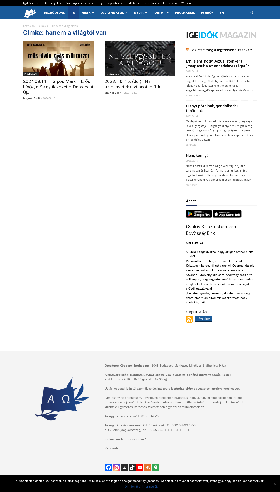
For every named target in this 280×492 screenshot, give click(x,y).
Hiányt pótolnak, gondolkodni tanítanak (212, 108)
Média (139, 13)
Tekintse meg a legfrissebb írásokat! (221, 50)
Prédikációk (31, 73)
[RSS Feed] (147, 467)
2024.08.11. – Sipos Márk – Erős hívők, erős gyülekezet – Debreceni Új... (58, 87)
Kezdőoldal (54, 13)
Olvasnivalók (112, 13)
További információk (144, 486)
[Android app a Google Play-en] (199, 216)
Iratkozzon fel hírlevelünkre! (125, 439)
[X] (124, 467)
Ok (126, 486)
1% (73, 13)
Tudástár (131, 3)
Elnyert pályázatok (108, 3)
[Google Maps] (155, 467)
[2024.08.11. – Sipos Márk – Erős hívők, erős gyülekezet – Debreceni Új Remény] (58, 58)
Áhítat (159, 13)
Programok (185, 13)
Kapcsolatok (170, 3)
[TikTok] (132, 467)
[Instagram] (116, 467)
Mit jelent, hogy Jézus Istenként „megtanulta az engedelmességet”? (217, 63)
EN (222, 13)
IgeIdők (207, 13)
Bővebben (203, 319)
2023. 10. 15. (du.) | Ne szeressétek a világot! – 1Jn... (135, 84)
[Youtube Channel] (140, 467)
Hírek (86, 13)
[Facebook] (108, 467)
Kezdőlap (29, 26)
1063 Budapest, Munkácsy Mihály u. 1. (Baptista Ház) (189, 365)
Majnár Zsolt (31, 98)
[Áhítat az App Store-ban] (227, 216)
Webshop (186, 3)
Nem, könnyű (197, 155)
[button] (251, 13)
